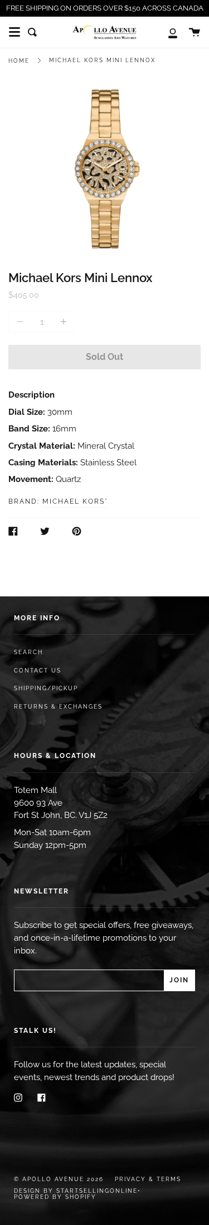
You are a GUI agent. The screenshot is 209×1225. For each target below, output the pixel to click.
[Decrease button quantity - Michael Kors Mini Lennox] (21, 322)
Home (19, 61)
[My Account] (166, 32)
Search (28, 652)
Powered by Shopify (55, 1197)
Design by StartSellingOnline (76, 1191)
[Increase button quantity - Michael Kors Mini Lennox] (61, 322)
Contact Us (37, 670)
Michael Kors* (75, 501)
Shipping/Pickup (46, 688)
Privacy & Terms (148, 1179)
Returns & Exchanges (58, 707)
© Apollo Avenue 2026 (59, 1179)
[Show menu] (14, 32)
